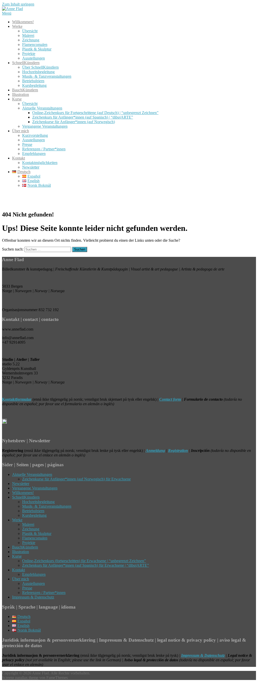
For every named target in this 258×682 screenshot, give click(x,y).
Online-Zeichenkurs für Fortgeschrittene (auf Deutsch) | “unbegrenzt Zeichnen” (95, 113)
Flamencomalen (34, 44)
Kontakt (18, 158)
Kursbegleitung (34, 85)
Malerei (28, 35)
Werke (17, 26)
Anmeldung (155, 450)
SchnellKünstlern (26, 63)
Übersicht (30, 31)
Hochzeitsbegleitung (38, 72)
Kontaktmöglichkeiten (39, 162)
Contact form (170, 399)
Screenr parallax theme (20, 677)
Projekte (28, 53)
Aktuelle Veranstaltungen (42, 108)
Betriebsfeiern (33, 81)
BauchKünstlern (25, 90)
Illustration (20, 94)
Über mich (20, 131)
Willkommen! (23, 22)
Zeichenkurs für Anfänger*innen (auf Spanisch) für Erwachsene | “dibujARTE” (85, 565)
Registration (178, 450)
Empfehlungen (34, 153)
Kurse (17, 99)
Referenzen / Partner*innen (44, 149)
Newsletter (30, 167)
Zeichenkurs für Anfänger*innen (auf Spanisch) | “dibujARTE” (82, 117)
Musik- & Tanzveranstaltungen (46, 76)
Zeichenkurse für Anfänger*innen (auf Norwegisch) (73, 122)
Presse (27, 144)
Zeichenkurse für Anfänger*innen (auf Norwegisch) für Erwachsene (76, 479)
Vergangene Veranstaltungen (45, 126)
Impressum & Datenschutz (33, 597)
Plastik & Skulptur (36, 49)
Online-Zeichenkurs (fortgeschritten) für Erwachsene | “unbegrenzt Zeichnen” (84, 561)
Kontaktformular (16, 399)
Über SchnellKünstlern (40, 67)
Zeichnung (30, 40)
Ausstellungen (33, 58)
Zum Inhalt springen (18, 4)
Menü (6, 13)
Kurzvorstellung (35, 135)
